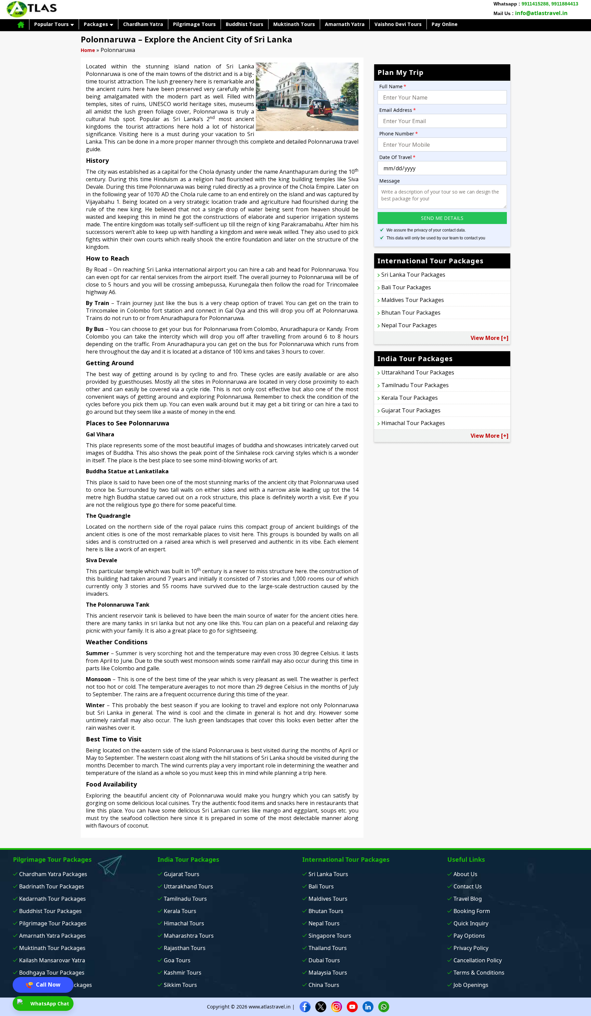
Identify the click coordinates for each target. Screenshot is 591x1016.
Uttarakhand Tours (188, 886)
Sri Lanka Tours (328, 874)
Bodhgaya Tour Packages (51, 972)
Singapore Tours (329, 935)
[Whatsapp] (383, 1006)
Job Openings (471, 985)
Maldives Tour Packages (412, 300)
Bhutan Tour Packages (411, 312)
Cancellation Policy (478, 960)
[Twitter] (320, 1006)
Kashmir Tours (182, 972)
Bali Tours (321, 886)
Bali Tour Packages (406, 287)
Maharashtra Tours (189, 935)
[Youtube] (352, 1006)
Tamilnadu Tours (185, 898)
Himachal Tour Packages (413, 423)
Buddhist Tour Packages (50, 911)
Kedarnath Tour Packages (52, 898)
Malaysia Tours (327, 972)
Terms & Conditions (479, 972)
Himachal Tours (184, 923)
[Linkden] (368, 1006)
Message (389, 180)
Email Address (397, 110)
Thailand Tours (327, 948)
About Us (465, 874)
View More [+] (490, 338)
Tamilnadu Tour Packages (415, 385)
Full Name (392, 86)
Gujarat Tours (181, 874)
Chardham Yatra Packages (53, 874)
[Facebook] (305, 1006)
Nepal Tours (324, 923)
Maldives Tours (327, 898)
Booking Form (472, 911)
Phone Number (398, 133)
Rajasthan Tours (185, 948)
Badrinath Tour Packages (51, 886)
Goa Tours (177, 960)
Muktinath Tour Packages (52, 948)
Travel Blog (468, 898)
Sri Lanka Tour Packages (413, 274)
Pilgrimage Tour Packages (53, 923)
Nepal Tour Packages (409, 325)
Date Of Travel (397, 157)
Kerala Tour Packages (409, 397)
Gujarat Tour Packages (411, 410)
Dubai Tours (324, 960)
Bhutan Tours (325, 911)
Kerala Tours (180, 911)
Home (88, 50)
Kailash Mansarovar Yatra (52, 960)
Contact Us (468, 886)
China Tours (323, 985)
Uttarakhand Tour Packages (417, 372)
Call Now (48, 984)
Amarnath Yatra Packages (52, 935)
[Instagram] (336, 1006)
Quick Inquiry (471, 923)
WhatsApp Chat (49, 1003)
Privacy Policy (471, 948)
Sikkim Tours (180, 985)
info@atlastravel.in (541, 13)
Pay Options (469, 935)
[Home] (21, 24)
